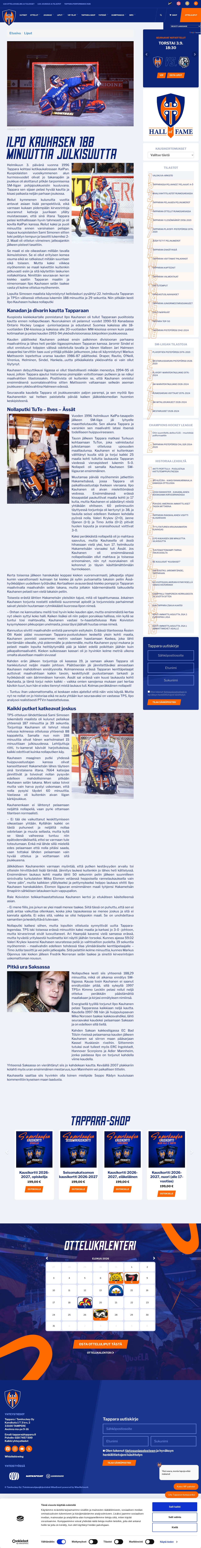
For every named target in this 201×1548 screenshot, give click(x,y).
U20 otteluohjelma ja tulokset (18, 4)
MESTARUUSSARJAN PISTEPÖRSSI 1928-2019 (172, 362)
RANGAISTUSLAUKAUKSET (165, 294)
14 (116, 1289)
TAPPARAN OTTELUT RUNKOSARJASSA (171, 211)
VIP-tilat (72, 15)
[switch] (93, 1541)
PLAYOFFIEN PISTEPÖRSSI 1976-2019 (171, 352)
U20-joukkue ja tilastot (49, 4)
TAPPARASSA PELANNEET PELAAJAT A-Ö (172, 184)
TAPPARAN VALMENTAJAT (165, 276)
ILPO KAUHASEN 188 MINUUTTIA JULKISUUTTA (168, 539)
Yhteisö (102, 15)
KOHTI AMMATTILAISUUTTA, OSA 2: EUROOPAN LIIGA (169, 615)
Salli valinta (174, 1517)
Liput (60, 15)
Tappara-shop (88, 15)
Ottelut (34, 15)
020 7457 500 (24, 1437)
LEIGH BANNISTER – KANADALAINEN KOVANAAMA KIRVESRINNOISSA (170, 493)
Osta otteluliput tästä (100, 1344)
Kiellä (175, 1527)
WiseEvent (56, 1487)
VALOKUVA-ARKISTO (162, 175)
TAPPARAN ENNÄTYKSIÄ (164, 249)
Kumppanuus (117, 15)
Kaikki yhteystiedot (16, 1440)
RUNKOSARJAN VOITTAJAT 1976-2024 (171, 393)
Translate (198, 32)
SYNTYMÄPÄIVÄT (161, 312)
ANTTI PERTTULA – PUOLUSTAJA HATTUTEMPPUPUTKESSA (168, 470)
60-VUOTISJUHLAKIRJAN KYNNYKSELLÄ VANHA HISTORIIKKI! (172, 583)
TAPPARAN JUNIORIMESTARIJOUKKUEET (172, 303)
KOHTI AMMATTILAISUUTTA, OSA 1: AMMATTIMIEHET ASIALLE (169, 627)
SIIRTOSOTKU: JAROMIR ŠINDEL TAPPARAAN (168, 571)
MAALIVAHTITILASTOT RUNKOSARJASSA (172, 193)
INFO (131, 15)
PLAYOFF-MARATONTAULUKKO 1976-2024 (171, 373)
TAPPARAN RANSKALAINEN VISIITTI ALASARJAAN (170, 516)
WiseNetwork (81, 1487)
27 (100, 1313)
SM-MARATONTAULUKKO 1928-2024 (170, 384)
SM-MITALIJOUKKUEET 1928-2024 (169, 402)
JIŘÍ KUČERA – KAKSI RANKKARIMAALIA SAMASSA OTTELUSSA (172, 481)
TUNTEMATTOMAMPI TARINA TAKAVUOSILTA (167, 551)
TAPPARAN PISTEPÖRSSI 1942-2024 (170, 330)
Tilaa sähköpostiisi (164, 702)
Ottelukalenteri (99, 1352)
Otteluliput (191, 15)
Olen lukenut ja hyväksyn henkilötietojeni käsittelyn (167, 693)
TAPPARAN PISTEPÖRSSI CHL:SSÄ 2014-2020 (172, 445)
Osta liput (176, 75)
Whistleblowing (14, 1456)
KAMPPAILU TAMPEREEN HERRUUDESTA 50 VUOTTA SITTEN (172, 595)
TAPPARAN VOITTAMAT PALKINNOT (170, 258)
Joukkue (47, 15)
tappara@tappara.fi (24, 1434)
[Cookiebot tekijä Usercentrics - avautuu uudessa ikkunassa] (20, 1542)
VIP (161, 75)
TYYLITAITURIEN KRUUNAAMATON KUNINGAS (169, 528)
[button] (7, 1161)
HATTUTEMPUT (160, 285)
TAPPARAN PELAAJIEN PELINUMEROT (171, 202)
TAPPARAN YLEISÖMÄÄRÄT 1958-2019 (171, 220)
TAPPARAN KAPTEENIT (163, 267)
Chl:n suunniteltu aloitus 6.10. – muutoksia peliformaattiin (172, 434)
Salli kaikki (175, 1506)
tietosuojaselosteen (174, 691)
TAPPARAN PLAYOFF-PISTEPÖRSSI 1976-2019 (173, 230)
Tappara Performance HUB (77, 4)
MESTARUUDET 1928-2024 (165, 411)
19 (85, 1301)
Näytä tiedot (166, 1541)
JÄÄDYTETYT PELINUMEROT (166, 240)
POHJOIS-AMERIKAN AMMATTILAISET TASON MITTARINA (171, 505)
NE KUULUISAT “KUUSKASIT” (166, 561)
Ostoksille (34, 1189)
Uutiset (23, 15)
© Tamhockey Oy (13, 1487)
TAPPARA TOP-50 (161, 321)
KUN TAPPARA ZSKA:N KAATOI (167, 605)
